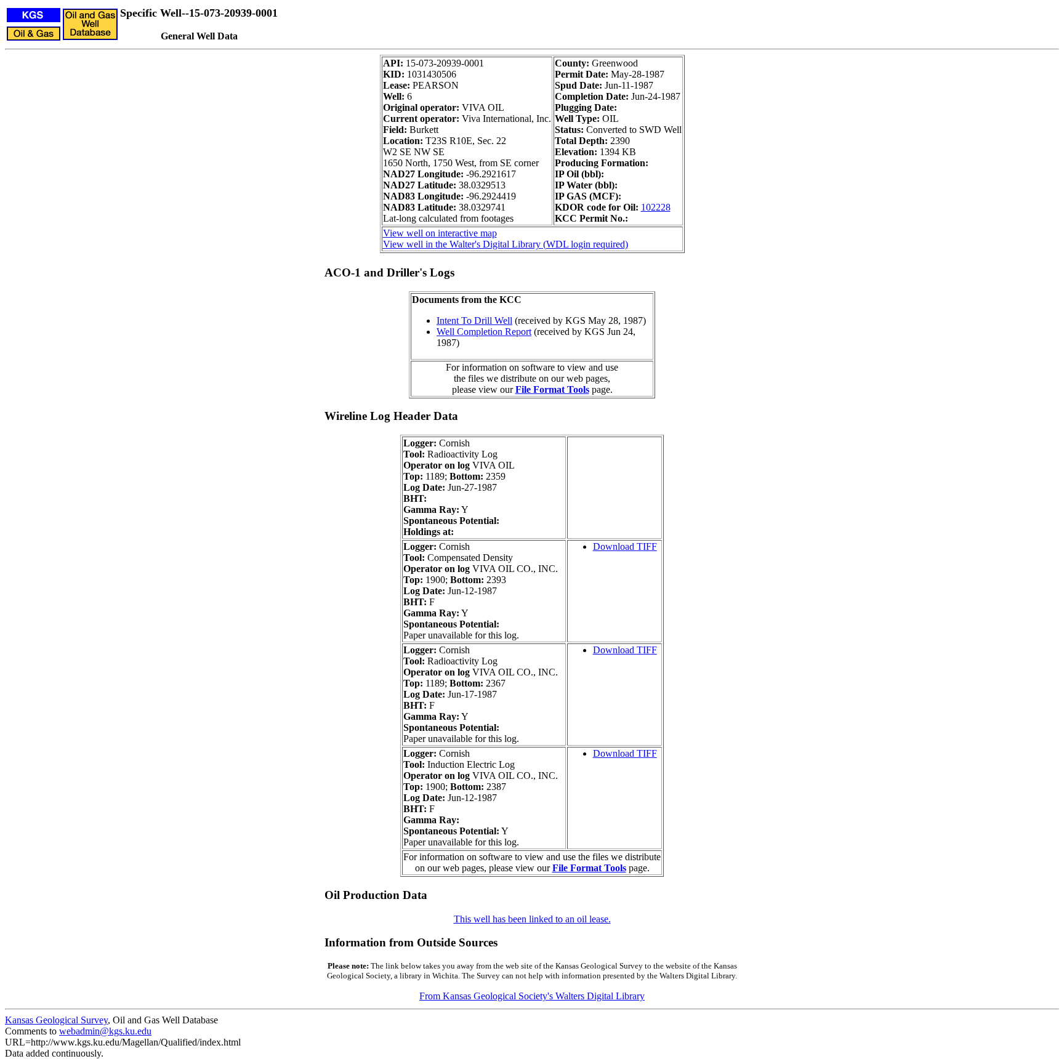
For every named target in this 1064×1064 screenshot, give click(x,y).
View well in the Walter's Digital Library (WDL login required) (505, 244)
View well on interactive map (440, 233)
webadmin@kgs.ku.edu (105, 1031)
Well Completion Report (484, 331)
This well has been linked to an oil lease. (532, 919)
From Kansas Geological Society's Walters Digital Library (532, 996)
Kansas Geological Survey (56, 1020)
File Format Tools (552, 389)
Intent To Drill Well (474, 320)
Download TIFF (625, 546)
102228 (656, 207)
